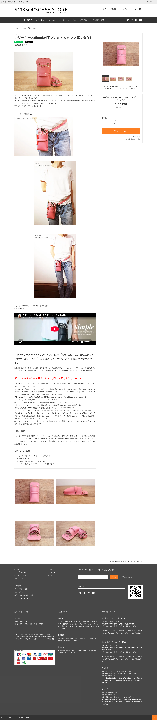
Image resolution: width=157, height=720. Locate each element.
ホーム (16, 28)
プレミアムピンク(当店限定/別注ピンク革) (28, 27)
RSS (15, 592)
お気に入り (122, 107)
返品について (136, 136)
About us (17, 20)
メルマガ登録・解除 (97, 20)
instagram (17, 586)
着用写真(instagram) (56, 20)
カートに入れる (122, 131)
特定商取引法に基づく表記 (132, 139)
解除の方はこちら (128, 577)
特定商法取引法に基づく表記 (24, 595)
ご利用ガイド (29, 20)
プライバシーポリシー (21, 598)
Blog (68, 20)
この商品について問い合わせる (118, 561)
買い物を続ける (135, 561)
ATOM (21, 592)
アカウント (150, 2)
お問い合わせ (41, 20)
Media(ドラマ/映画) (80, 20)
